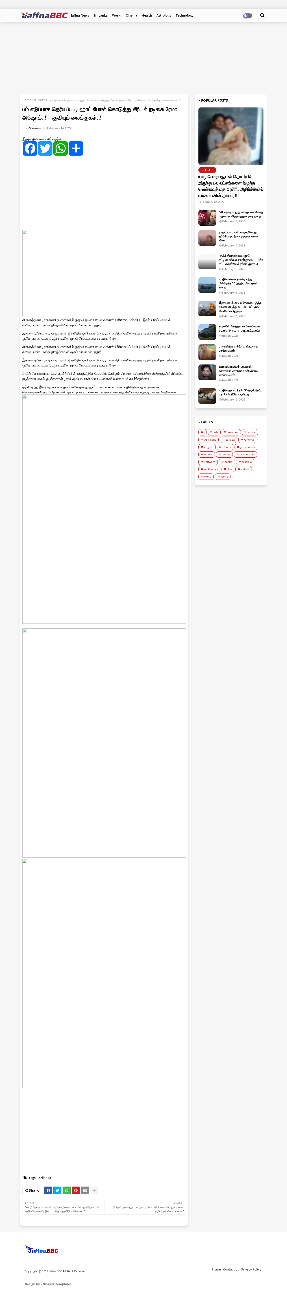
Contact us (231, 1269)
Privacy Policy (251, 1269)
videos (245, 469)
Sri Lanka (100, 15)
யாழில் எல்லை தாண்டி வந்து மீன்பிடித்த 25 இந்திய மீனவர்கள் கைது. (238, 283)
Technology (185, 15)
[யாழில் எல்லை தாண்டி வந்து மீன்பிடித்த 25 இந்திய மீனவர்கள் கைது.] (207, 285)
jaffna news (247, 447)
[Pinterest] (76, 1190)
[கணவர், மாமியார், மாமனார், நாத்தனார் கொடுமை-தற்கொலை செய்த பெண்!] (207, 372)
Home (26, 100)
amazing (233, 432)
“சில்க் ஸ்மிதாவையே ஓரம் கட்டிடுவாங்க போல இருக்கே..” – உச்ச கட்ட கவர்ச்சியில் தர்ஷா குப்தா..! (241, 260)
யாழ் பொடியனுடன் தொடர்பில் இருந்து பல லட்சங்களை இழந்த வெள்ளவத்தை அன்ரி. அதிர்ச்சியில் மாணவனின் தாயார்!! (230, 186)
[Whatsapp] (67, 1190)
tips (229, 469)
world (207, 476)
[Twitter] (57, 1190)
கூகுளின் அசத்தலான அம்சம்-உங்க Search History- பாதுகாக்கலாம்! (239, 328)
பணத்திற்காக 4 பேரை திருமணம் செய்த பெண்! (238, 348)
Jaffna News (80, 15)
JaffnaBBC (55, 1271)
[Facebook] (48, 1190)
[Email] (85, 1190)
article (252, 432)
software (209, 462)
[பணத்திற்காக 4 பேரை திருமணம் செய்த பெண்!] (207, 352)
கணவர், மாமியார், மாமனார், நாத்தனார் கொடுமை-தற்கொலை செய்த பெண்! (238, 370)
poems (226, 454)
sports (229, 462)
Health (147, 15)
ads (216, 432)
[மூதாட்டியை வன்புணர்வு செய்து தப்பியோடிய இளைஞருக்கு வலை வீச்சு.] (207, 238)
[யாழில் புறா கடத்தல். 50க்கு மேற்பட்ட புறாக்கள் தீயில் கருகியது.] (207, 396)
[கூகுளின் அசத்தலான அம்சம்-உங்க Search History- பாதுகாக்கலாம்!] (207, 332)
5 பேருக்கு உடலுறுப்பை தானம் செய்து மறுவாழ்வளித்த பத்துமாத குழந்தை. (241, 214)
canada (230, 439)
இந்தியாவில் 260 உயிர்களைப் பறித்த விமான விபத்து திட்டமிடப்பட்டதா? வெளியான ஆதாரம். (240, 307)
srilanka (40, 100)
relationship (247, 454)
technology (211, 469)
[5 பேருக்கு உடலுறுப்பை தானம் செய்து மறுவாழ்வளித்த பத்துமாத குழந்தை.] (207, 218)
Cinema (131, 15)
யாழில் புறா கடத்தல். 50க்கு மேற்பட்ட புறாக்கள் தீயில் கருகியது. (241, 392)
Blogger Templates (57, 1284)
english (208, 447)
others (208, 454)
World (116, 15)
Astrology (164, 15)
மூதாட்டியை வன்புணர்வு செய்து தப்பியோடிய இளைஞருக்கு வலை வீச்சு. (238, 236)
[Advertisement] (143, 57)
